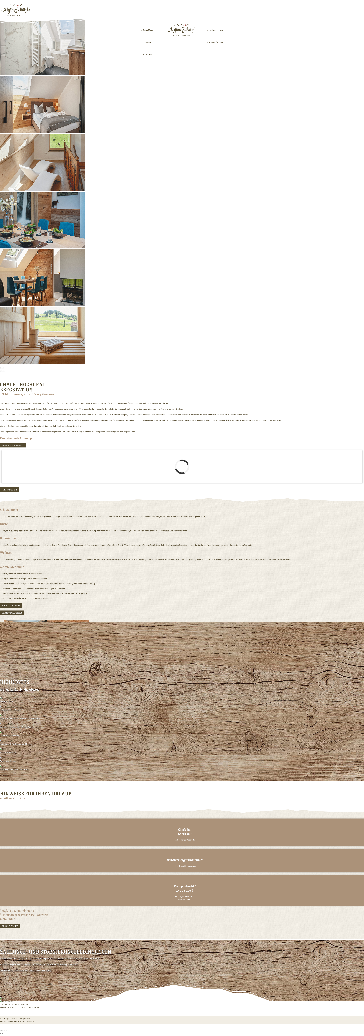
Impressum (12, 1021)
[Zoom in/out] (6, 1030)
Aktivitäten (147, 54)
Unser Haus (148, 30)
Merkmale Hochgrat (13, 445)
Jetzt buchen (10, 489)
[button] (18, 368)
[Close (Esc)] (1, 1030)
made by (31, 1021)
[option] (182, 105)
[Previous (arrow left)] (1, 1033)
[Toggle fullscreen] (4, 1030)
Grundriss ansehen (12, 612)
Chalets (148, 42)
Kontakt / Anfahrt (216, 42)
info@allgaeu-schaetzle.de (9, 1007)
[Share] (2, 1030)
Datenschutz (22, 1021)
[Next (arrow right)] (2, 1033)
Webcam (3, 1021)
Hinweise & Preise (11, 605)
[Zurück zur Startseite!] (182, 35)
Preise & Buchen (216, 30)
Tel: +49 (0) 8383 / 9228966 (30, 1007)
